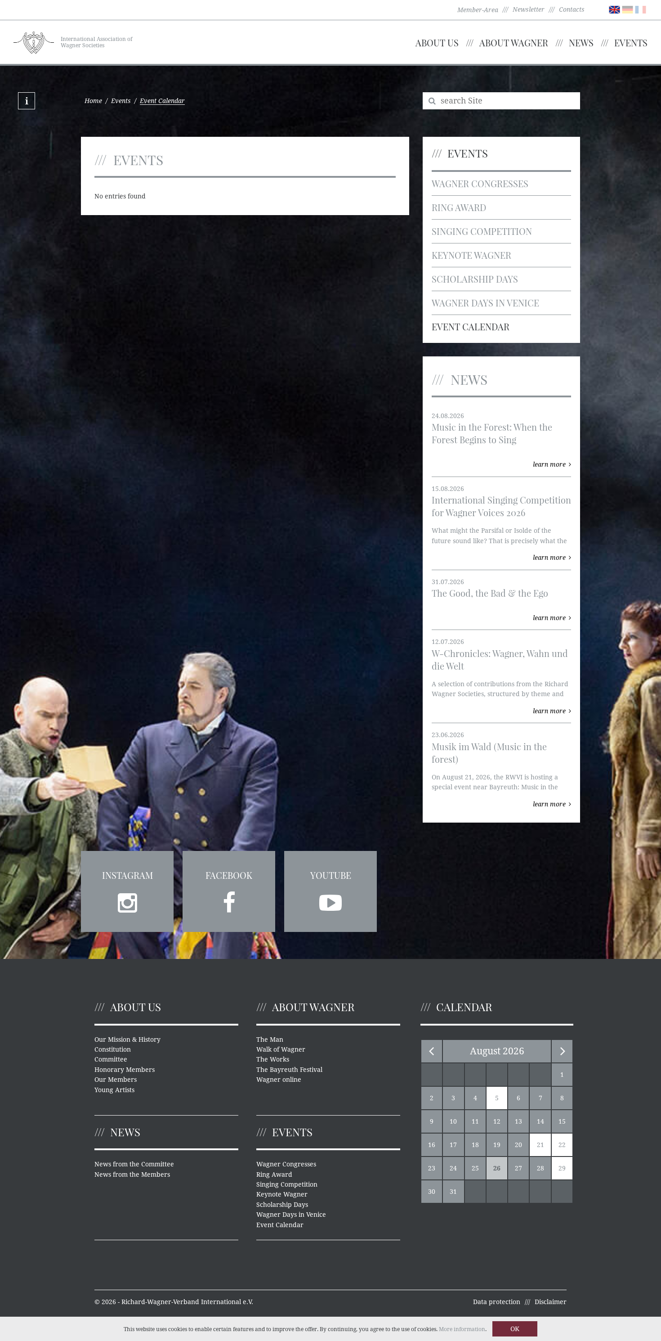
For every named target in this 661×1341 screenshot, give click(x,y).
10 (453, 1121)
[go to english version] (614, 9)
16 (431, 1144)
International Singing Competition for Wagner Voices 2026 (501, 506)
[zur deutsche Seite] (627, 9)
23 (431, 1168)
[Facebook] (229, 900)
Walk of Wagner (280, 1049)
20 (518, 1144)
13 (518, 1121)
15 (562, 1121)
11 (475, 1121)
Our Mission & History (127, 1039)
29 (562, 1168)
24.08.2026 (448, 415)
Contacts (572, 9)
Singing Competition (482, 231)
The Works (272, 1059)
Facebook (228, 875)
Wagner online (278, 1079)
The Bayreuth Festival (289, 1069)
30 (431, 1191)
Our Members (115, 1079)
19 (496, 1144)
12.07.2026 (448, 641)
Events (631, 42)
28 (540, 1168)
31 (453, 1191)
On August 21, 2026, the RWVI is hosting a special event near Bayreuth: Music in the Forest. (495, 787)
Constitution (112, 1049)
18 (475, 1144)
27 (518, 1168)
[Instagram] (127, 900)
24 (453, 1168)
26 (496, 1168)
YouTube (330, 875)
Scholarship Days (475, 279)
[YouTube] (330, 900)
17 (453, 1144)
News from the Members (132, 1174)
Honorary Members (124, 1069)
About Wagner (513, 42)
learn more (549, 464)
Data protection (496, 1301)
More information (462, 1329)
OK (514, 1328)
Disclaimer (551, 1301)
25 (475, 1168)
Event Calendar (470, 326)
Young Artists (114, 1090)
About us (437, 42)
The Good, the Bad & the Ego (490, 593)
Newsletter (529, 9)
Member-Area (477, 10)
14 (540, 1121)
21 (540, 1144)
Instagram (127, 875)
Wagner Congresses (480, 183)
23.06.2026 (448, 734)
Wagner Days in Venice (485, 303)
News (581, 42)
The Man (269, 1039)
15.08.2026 (448, 488)
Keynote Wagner (471, 255)
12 (496, 1121)
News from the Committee (134, 1164)
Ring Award (459, 207)
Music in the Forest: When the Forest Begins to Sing (492, 433)
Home (93, 100)
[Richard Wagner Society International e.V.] (33, 41)
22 (562, 1144)
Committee (110, 1059)
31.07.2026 (448, 581)
